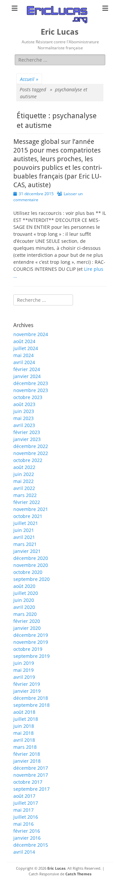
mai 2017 (23, 810)
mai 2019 (23, 670)
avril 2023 (24, 425)
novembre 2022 (30, 453)
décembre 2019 (30, 635)
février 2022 (26, 502)
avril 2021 (24, 537)
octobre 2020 (27, 572)
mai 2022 (23, 481)
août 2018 (24, 712)
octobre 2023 (27, 397)
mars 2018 (25, 747)
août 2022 (24, 467)
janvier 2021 (27, 551)
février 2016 (26, 831)
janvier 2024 (27, 376)
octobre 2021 (27, 516)
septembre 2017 (31, 789)
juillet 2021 (25, 523)
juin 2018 (23, 726)
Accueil (29, 79)
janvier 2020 (27, 628)
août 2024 (24, 341)
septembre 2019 (31, 656)
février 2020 (26, 621)
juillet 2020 (25, 593)
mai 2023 (23, 418)
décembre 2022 (30, 446)
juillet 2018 (25, 719)
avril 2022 (24, 488)
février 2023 (26, 432)
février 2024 (26, 369)
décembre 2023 (30, 383)
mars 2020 (25, 614)
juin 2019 (23, 663)
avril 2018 (24, 740)
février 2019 (26, 684)
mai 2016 (23, 824)
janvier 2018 (27, 761)
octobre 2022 (27, 460)
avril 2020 (24, 607)
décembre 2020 (30, 558)
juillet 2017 (25, 803)
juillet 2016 (25, 817)
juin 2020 (23, 600)
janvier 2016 (27, 838)
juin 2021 (23, 530)
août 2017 (24, 796)
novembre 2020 (30, 565)
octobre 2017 (27, 782)
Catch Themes (78, 873)
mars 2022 (25, 495)
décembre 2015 (30, 845)
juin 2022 (23, 474)
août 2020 (24, 586)
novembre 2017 (30, 775)
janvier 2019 (27, 691)
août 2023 (24, 404)
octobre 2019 (27, 649)
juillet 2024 (25, 348)
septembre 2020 (31, 579)
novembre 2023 (30, 390)
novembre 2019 (30, 642)
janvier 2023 (27, 439)
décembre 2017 (30, 768)
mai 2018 (23, 733)
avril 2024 (24, 362)
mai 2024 (23, 355)
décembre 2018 (30, 698)
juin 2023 (23, 411)
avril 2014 (24, 852)
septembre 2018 (31, 705)
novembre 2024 (30, 334)
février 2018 (26, 754)
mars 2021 (25, 544)
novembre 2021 (30, 509)
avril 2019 (24, 677)
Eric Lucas (60, 32)
